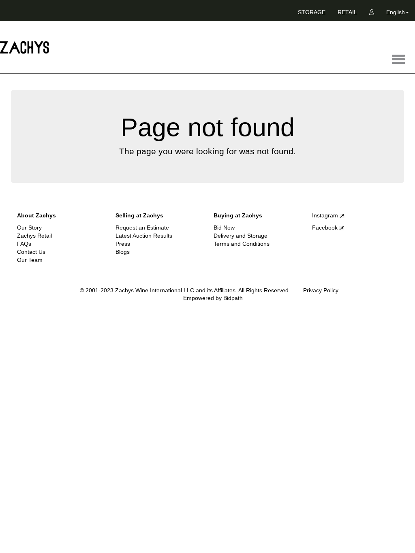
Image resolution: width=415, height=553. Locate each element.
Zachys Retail (34, 235)
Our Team (30, 260)
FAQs (24, 243)
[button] (397, 13)
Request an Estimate (142, 227)
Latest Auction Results (144, 235)
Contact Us (31, 252)
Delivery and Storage (240, 235)
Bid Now (224, 227)
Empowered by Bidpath (213, 298)
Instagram (326, 215)
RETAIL (347, 12)
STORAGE (311, 12)
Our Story (29, 227)
